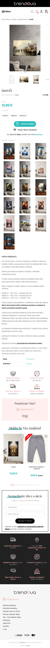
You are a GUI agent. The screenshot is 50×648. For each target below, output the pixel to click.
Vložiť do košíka (27, 124)
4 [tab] (23, 484)
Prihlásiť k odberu (25, 521)
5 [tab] (27, 484)
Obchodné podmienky (10, 608)
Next (47, 79)
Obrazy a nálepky (11, 19)
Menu (8, 11)
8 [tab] (38, 484)
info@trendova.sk (26, 409)
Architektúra (30, 359)
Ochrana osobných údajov (11, 614)
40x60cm (14, 116)
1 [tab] (12, 484)
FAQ (25, 416)
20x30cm (5, 116)
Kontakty (6, 626)
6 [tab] (30, 484)
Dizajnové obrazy (23, 19)
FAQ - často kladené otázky (12, 617)
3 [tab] (19, 484)
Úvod (3, 19)
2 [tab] (16, 484)
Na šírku (29, 364)
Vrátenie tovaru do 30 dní (11, 611)
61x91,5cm (23, 116)
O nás (5, 629)
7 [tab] (34, 484)
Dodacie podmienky (9, 605)
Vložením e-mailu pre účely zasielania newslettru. (24, 528)
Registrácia (6, 623)
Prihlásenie (6, 620)
